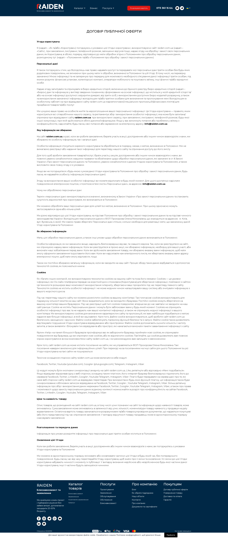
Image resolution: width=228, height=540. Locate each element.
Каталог (78, 8)
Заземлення (73, 497)
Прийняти (171, 535)
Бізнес (94, 8)
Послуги (107, 8)
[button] (138, 8)
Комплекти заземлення (78, 500)
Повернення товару (172, 493)
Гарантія (167, 500)
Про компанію (138, 503)
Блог (134, 489)
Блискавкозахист (75, 494)
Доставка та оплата (172, 496)
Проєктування (107, 489)
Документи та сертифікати (144, 506)
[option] (187, 8)
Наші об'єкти (138, 496)
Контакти (136, 500)
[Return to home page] (50, 6)
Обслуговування (108, 496)
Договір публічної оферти (175, 489)
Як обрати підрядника (142, 493)
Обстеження (106, 500)
